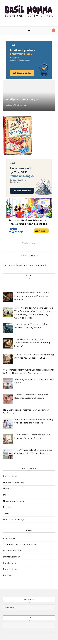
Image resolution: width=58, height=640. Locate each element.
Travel (6, 513)
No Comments (29, 243)
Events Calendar (11, 556)
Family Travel (9, 563)
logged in (20, 265)
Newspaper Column (13, 501)
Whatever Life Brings (13, 519)
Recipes (7, 507)
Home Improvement (13, 482)
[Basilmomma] (29, 12)
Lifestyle (7, 488)
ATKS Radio (9, 538)
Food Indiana (10, 476)
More (5, 495)
